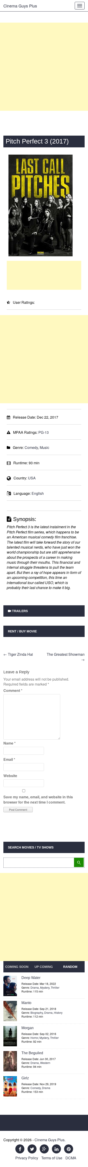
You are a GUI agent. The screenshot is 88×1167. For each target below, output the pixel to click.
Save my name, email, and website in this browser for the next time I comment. (38, 799)
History (58, 1012)
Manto (26, 1003)
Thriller (55, 987)
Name (9, 743)
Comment (12, 690)
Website (10, 775)
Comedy (31, 447)
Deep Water (30, 978)
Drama (34, 987)
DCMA (70, 1157)
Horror (34, 1038)
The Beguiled (32, 1053)
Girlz (25, 1078)
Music (44, 447)
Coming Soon (16, 967)
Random (70, 967)
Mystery (44, 987)
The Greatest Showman (66, 657)
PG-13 (43, 432)
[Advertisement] (44, 67)
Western (45, 1063)
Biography (36, 1012)
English (38, 493)
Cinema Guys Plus (20, 6)
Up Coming (44, 967)
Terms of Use (51, 1157)
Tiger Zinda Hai (18, 654)
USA (32, 478)
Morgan (27, 1028)
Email (9, 759)
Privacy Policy (26, 1157)
